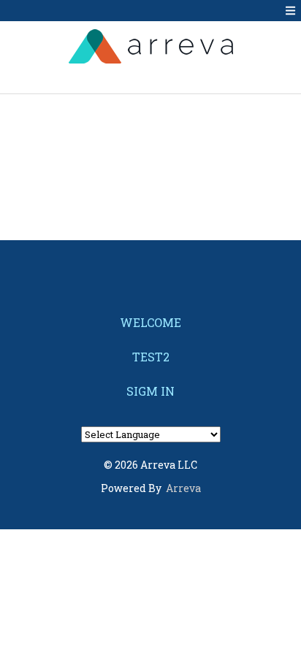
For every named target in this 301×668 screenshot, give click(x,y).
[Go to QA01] (150, 46)
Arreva (183, 488)
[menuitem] (150, 322)
